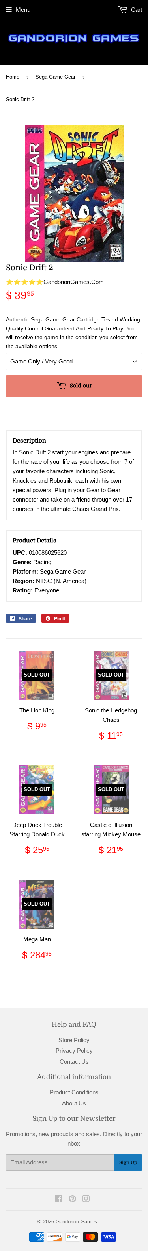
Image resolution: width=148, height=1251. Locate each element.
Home (12, 77)
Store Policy (74, 1040)
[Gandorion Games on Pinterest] (72, 1199)
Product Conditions (74, 1092)
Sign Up (128, 1162)
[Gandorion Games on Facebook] (58, 1199)
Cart (135, 9)
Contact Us (74, 1061)
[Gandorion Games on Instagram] (86, 1199)
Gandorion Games (76, 1222)
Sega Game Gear (55, 77)
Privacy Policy (74, 1050)
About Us (74, 1103)
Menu (23, 9)
